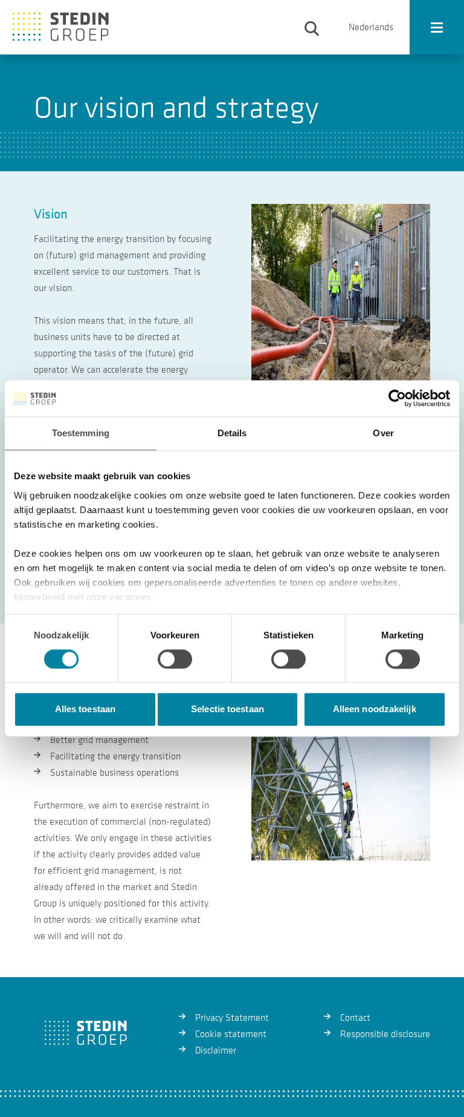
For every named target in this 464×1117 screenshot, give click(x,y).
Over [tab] (383, 433)
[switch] (175, 659)
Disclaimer (215, 1050)
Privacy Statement (232, 1018)
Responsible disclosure (385, 1034)
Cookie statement (230, 1034)
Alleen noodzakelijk (374, 709)
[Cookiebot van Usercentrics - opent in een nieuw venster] (397, 398)
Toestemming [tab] (80, 433)
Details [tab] (232, 433)
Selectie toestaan (227, 709)
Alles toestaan (85, 709)
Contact (355, 1018)
